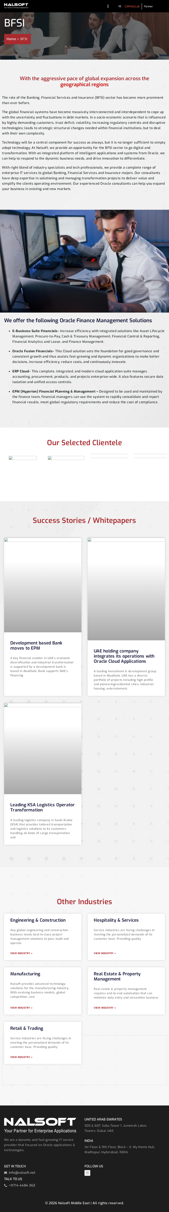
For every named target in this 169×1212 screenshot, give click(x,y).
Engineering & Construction (38, 920)
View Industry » (21, 953)
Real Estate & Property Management (117, 976)
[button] (120, 6)
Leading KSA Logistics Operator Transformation (42, 807)
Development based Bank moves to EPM (36, 645)
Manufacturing (25, 974)
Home (11, 39)
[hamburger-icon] (108, 6)
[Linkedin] (87, 1173)
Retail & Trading (26, 1028)
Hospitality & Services (116, 920)
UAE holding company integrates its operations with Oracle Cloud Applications (124, 656)
